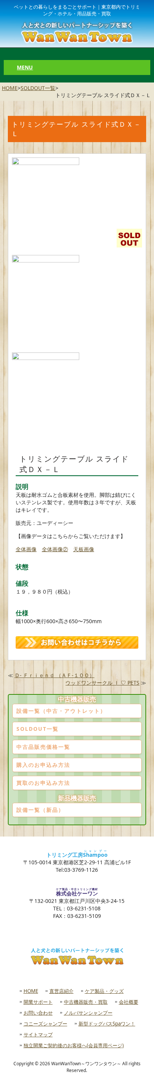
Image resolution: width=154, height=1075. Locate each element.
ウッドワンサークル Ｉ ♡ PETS (102, 682)
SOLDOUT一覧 (38, 87)
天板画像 (83, 549)
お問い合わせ (38, 1012)
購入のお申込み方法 (43, 764)
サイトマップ (38, 1034)
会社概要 (128, 1002)
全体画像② (55, 549)
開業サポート (38, 1002)
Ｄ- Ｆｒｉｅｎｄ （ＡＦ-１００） (55, 675)
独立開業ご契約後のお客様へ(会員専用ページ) (74, 1045)
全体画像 (26, 549)
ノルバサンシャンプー (88, 1012)
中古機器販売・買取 (86, 1002)
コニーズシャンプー (45, 1023)
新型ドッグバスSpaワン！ (106, 1023)
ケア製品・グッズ (104, 991)
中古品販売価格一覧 (43, 746)
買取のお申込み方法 (43, 782)
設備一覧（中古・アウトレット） (61, 710)
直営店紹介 (61, 991)
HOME (10, 87)
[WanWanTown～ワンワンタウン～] (77, 32)
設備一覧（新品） (40, 809)
